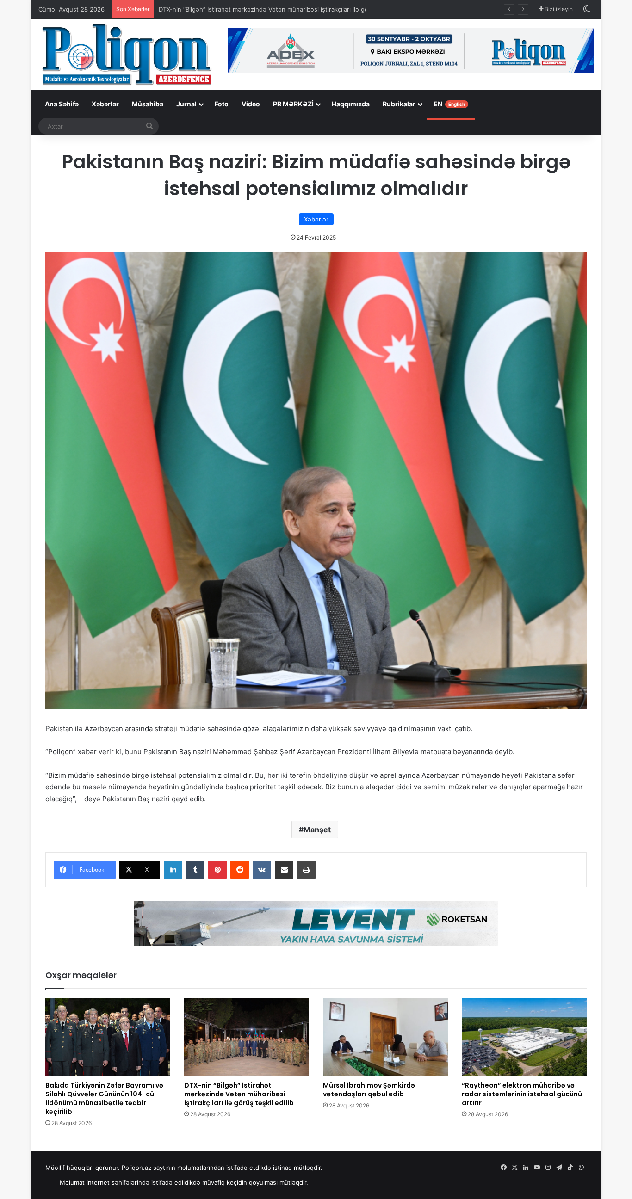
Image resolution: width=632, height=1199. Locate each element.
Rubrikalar (399, 104)
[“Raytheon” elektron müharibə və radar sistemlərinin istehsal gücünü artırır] (524, 1037)
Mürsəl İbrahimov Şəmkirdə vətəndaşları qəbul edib (369, 1090)
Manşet (317, 829)
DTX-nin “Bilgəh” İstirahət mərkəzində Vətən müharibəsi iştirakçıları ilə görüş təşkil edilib (285, 9)
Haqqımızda (351, 104)
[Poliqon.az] (126, 53)
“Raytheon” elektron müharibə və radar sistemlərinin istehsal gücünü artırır (522, 1094)
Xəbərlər (105, 104)
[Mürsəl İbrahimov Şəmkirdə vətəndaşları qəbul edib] (385, 1037)
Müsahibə (147, 104)
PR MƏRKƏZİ (293, 104)
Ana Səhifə (62, 104)
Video (251, 104)
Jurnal (186, 104)
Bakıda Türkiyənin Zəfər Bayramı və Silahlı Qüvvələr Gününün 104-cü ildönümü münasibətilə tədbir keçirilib (104, 1098)
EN (449, 104)
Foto (222, 104)
